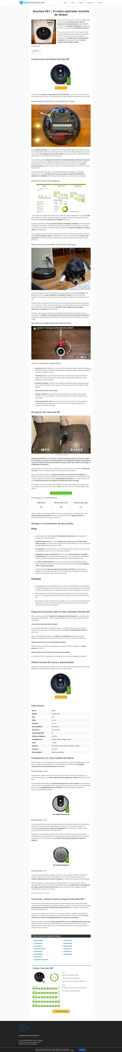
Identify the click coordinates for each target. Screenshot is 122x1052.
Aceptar (82, 1049)
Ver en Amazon (61, 88)
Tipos (65, 2)
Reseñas (73, 2)
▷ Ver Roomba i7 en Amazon (40, 893)
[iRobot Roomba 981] (39, 977)
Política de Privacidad (25, 1027)
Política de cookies (24, 1029)
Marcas (81, 2)
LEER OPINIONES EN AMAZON (61, 493)
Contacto (100, 2)
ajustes (72, 1050)
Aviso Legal (22, 1024)
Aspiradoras (90, 2)
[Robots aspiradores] (31, 2)
